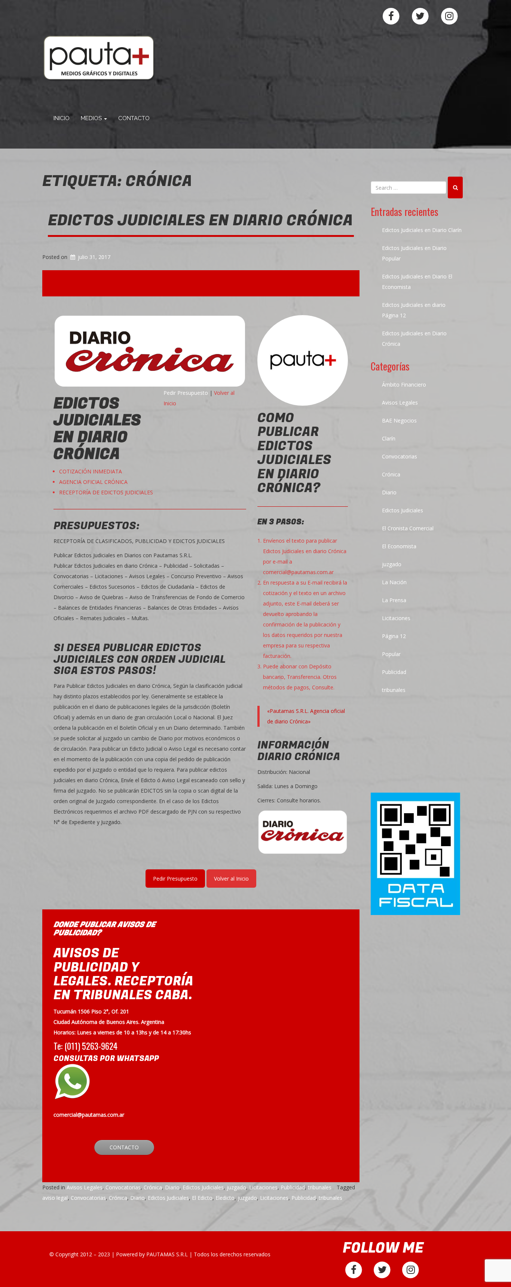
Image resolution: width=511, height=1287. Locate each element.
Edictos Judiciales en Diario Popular (414, 253)
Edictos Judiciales (203, 1187)
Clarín (388, 438)
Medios (92, 118)
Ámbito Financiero (404, 384)
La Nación (394, 582)
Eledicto (225, 1197)
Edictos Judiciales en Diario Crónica (200, 220)
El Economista (399, 546)
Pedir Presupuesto (185, 392)
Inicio (61, 118)
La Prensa (394, 600)
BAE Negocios (399, 420)
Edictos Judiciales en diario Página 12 (414, 310)
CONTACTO (124, 1147)
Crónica (153, 1187)
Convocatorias (123, 1187)
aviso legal (55, 1197)
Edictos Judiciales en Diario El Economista (417, 281)
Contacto (134, 118)
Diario (172, 1187)
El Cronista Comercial (408, 528)
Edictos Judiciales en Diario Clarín (422, 230)
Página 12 (394, 636)
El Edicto (202, 1197)
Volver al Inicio (231, 878)
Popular (391, 654)
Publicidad (293, 1187)
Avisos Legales (84, 1187)
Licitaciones (263, 1187)
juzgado (236, 1187)
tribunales (319, 1187)
